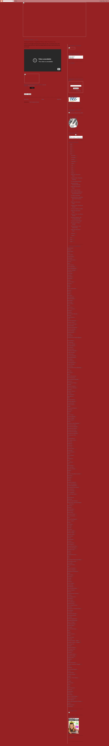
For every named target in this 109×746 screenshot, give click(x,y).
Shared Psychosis (70, 603)
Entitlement (69, 409)
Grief (68, 460)
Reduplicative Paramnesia (72, 571)
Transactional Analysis (72, 669)
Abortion (69, 249)
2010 (71, 239)
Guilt (68, 463)
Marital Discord (70, 497)
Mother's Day (70, 512)
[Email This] (25, 94)
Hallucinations (70, 465)
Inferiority (69, 477)
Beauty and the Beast (71, 288)
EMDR (68, 406)
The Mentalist (70, 650)
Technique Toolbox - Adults (73, 640)
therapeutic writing (71, 655)
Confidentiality (70, 354)
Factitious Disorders (71, 416)
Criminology (70, 365)
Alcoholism (69, 258)
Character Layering (71, 329)
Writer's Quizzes (70, 699)
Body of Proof (70, 303)
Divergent (69, 389)
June (72, 167)
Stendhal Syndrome (71, 623)
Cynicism (69, 370)
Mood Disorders (70, 509)
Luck (68, 495)
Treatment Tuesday (71, 674)
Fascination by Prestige (72, 431)
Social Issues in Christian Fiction (74, 608)
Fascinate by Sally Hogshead (73, 423)
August (72, 163)
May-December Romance (72, 500)
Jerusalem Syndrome (71, 482)
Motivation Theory (71, 514)
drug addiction (70, 396)
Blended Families (71, 298)
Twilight (69, 681)
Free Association (70, 448)
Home (43, 99)
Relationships (70, 574)
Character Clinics (70, 322)
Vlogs (68, 686)
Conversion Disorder (71, 355)
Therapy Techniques (71, 662)
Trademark (69, 667)
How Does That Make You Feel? (73, 473)
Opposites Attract (70, 534)
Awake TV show (70, 281)
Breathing (69, 312)
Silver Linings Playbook (72, 605)
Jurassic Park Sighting (71, 484)
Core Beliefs (69, 359)
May (72, 169)
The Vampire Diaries (71, 654)
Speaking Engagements (72, 618)
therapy (69, 660)
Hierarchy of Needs (71, 468)
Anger (68, 263)
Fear (68, 436)
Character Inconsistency (72, 327)
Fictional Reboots (71, 438)
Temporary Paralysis (71, 647)
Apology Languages (71, 270)
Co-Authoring (70, 342)
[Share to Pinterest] (30, 94)
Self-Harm (69, 595)
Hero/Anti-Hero (70, 467)
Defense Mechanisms (71, 376)
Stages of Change (70, 622)
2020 (71, 144)
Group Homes (70, 462)
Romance (69, 579)
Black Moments (70, 297)
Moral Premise (70, 510)
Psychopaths (70, 563)
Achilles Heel (70, 254)
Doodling (69, 392)
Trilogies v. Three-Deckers (72, 677)
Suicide (69, 635)
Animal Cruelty (70, 264)
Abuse (68, 253)
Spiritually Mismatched (72, 620)
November (73, 157)
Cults (68, 369)
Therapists (69, 659)
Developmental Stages (71, 382)
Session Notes (70, 600)
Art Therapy (69, 273)
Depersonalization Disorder (72, 379)
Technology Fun (70, 644)
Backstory (69, 283)
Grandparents (70, 458)
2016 (71, 146)
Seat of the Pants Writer (72, 588)
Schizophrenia (70, 586)
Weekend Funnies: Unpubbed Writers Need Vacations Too (77, 199)
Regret (68, 573)
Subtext (69, 632)
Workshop (69, 692)
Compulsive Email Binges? (76, 220)
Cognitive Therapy (71, 343)
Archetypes (69, 271)
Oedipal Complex (71, 530)
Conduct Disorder (71, 352)
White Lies (69, 689)
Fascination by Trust (71, 435)
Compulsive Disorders (71, 350)
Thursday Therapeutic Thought (73, 664)
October (73, 159)
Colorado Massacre (71, 345)
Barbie (68, 285)
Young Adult (70, 706)
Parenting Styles (70, 542)
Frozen (68, 453)
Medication (69, 505)
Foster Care (69, 446)
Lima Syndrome (70, 489)
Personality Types (71, 549)
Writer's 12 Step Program (72, 696)
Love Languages (70, 492)
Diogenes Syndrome (71, 386)
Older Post (59, 99)
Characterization (70, 332)
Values (68, 684)
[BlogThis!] (26, 94)
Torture (68, 665)
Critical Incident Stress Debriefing (74, 367)
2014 (71, 150)
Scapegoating (70, 584)
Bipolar (69, 293)
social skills (69, 611)
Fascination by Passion (72, 428)
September (73, 161)
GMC (68, 457)
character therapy (70, 330)
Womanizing (70, 691)
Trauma (69, 671)
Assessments (69, 276)
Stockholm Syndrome (71, 628)
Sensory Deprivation (71, 596)
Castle (68, 318)
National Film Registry (72, 519)
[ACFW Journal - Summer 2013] (69, 712)
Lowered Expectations (71, 494)
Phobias (69, 551)
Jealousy (69, 480)
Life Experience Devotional (73, 487)
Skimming (69, 606)
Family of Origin (70, 418)
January (73, 235)
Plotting (69, 552)
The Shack (69, 652)
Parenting (69, 541)
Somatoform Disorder (71, 615)
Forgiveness (69, 445)
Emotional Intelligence (72, 408)
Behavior (69, 290)
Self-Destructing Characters (72, 593)
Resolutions (69, 576)
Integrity (69, 478)
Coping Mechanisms (71, 357)
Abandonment (70, 248)
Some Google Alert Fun (75, 190)
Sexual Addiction (70, 601)
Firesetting (69, 441)
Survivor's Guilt (70, 637)
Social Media (70, 610)
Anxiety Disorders (71, 266)
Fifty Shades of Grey (71, 440)
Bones (68, 305)
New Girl (69, 527)
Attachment (69, 278)
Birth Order (69, 295)
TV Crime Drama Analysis (76, 181)
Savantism (69, 581)
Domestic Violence (71, 391)
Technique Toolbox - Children (73, 642)
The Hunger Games (71, 649)
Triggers (69, 676)
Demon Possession (71, 377)
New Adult (69, 525)
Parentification (70, 539)
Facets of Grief (70, 414)
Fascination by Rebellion (72, 433)
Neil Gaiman (70, 524)
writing (68, 703)
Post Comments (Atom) (34, 102)
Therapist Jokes (70, 657)
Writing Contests (70, 704)
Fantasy (69, 421)
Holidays (69, 470)
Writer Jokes (31, 85)
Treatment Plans (70, 672)
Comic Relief (70, 347)
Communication (70, 349)
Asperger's (69, 275)
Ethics (68, 413)
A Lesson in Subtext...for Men (77, 208)
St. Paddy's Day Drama (75, 195)
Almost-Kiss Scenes (71, 259)
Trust (68, 679)
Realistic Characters (71, 569)
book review (69, 307)
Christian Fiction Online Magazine (74, 337)
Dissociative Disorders (71, 387)
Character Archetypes (71, 320)
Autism (68, 280)
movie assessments (71, 515)
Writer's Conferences (71, 698)
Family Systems (70, 419)
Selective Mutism (71, 590)
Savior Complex (70, 583)
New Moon (69, 529)
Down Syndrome (70, 394)
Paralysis (69, 537)
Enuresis (69, 411)
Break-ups (69, 310)
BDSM (68, 286)
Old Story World (70, 532)
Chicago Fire (70, 335)
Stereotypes (69, 627)
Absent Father (70, 251)
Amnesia (69, 261)
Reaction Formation (71, 568)
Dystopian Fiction (71, 399)
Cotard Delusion (70, 360)
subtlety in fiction (71, 633)
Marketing (69, 499)
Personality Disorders (71, 547)
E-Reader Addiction (71, 401)
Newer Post (26, 99)
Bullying (69, 315)
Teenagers (69, 645)
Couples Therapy (70, 364)
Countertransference (71, 362)
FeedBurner (78, 90)
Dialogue (69, 384)
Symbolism (69, 638)
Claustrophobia (70, 340)
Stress (68, 630)
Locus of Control (70, 490)
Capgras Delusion (71, 317)
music (68, 517)
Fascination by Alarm (71, 424)
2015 (71, 148)
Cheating (69, 334)
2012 (71, 153)
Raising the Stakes (71, 564)
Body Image (69, 302)
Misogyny (69, 507)
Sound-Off (69, 617)
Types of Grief (70, 682)
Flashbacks (69, 443)
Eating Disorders (70, 403)
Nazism (68, 522)
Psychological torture (71, 561)
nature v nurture (70, 520)
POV (68, 556)
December (73, 155)
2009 (71, 241)
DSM (68, 397)
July (72, 165)
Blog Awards (70, 300)
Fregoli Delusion (70, 451)
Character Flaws (70, 325)
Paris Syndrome (70, 544)
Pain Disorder (70, 536)
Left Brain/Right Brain (72, 485)
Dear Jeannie (70, 372)
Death (68, 374)
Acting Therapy (70, 256)
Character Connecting (71, 324)
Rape (68, 566)
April (72, 171)
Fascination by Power (71, 430)
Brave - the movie (71, 308)
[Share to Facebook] (29, 94)
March (72, 172)
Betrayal (69, 291)
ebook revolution (70, 404)
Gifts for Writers (70, 455)
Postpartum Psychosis (71, 554)
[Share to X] (27, 94)
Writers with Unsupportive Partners (74, 701)
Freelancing (69, 450)
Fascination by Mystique (72, 426)
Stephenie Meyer (70, 625)
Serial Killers (70, 598)
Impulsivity (69, 475)
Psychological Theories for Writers (74, 559)
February (73, 233)
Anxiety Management (71, 268)
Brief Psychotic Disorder (72, 313)
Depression (69, 381)
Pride (68, 557)
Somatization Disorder (71, 613)
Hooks (68, 472)
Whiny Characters (71, 687)
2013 (71, 151)
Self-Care (69, 591)
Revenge (69, 578)
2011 (71, 237)
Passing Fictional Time (72, 546)
